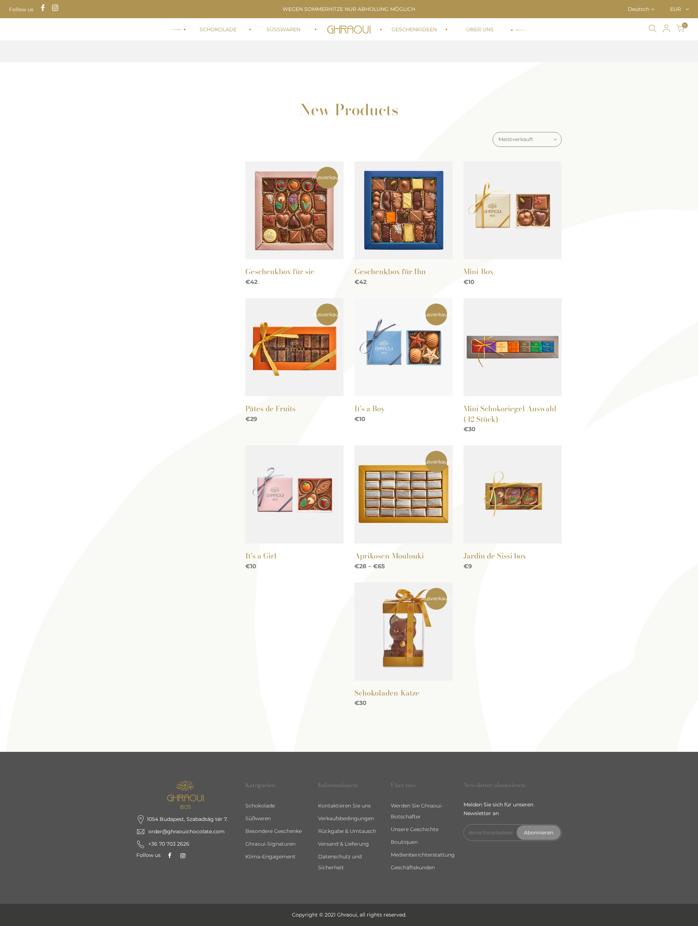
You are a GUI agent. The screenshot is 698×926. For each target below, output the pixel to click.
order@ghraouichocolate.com (186, 831)
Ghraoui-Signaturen (270, 844)
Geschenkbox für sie (279, 271)
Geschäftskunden (413, 867)
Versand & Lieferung (343, 844)
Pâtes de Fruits (270, 408)
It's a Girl (261, 555)
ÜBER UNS (480, 29)
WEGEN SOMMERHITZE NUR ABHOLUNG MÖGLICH (348, 9)
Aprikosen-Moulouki (389, 555)
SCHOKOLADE (218, 29)
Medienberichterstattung (423, 854)
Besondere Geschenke (273, 831)
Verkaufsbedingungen (346, 818)
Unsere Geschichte (414, 829)
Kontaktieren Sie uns (344, 805)
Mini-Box (478, 271)
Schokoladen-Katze (387, 692)
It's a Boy (369, 408)
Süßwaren (258, 818)
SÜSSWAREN (283, 29)
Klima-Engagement (270, 856)
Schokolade (260, 805)
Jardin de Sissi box (495, 555)
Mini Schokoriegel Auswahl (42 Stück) (510, 414)
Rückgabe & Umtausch (347, 831)
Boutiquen (404, 842)
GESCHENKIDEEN (414, 29)
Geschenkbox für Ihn (390, 271)
